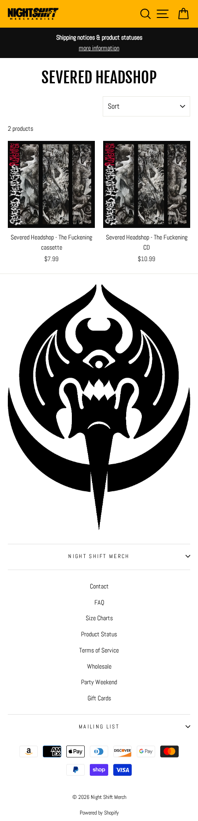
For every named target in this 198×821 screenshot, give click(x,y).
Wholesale (99, 666)
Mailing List (99, 726)
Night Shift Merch (98, 556)
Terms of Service (99, 650)
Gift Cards (99, 698)
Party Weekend (99, 682)
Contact (99, 586)
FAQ (99, 602)
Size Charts (99, 618)
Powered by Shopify (99, 812)
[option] (99, 42)
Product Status (99, 634)
